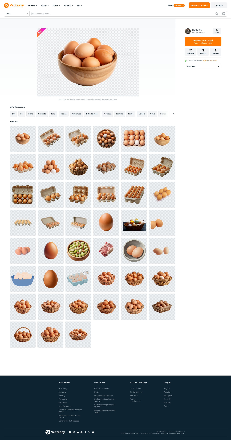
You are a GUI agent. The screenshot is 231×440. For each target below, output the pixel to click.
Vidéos (55, 5)
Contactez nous (136, 392)
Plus (78, 5)
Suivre (217, 33)
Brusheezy (63, 388)
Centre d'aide (135, 388)
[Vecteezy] (14, 5)
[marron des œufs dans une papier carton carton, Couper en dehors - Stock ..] (51, 195)
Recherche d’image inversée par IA (70, 410)
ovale (152, 114)
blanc (30, 114)
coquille (119, 114)
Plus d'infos (191, 66)
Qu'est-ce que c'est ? (210, 61)
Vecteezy (62, 392)
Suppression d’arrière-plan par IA (70, 416)
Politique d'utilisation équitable (172, 433)
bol (21, 114)
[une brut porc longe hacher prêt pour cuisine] (106, 251)
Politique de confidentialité (149, 433)
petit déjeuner (92, 114)
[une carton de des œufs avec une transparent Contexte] (106, 195)
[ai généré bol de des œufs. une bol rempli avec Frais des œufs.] (23, 139)
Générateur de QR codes (69, 421)
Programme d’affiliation (103, 395)
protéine (107, 114)
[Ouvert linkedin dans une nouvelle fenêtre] (78, 432)
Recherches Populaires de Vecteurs (104, 400)
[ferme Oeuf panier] (134, 223)
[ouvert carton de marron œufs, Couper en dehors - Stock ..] (134, 167)
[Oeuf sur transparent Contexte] (106, 223)
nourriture (76, 114)
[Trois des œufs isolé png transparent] (162, 251)
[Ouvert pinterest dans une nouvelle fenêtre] (81, 432)
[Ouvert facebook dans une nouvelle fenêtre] (70, 432)
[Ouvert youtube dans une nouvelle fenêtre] (93, 432)
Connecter (219, 5)
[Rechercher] (216, 13)
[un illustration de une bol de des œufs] (23, 279)
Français (167, 402)
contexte (42, 114)
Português (168, 395)
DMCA (96, 392)
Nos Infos (134, 395)
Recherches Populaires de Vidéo (104, 411)
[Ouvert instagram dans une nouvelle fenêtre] (74, 432)
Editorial (67, 5)
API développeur (65, 406)
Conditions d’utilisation (129, 433)
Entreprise (63, 399)
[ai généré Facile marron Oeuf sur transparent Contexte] (51, 279)
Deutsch (167, 399)
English (167, 388)
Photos (44, 5)
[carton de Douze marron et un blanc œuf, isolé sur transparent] (134, 139)
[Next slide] (171, 114)
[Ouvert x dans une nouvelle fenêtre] (89, 432)
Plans (170, 5)
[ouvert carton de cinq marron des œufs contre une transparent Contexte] (78, 139)
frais (53, 114)
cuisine (64, 114)
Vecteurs (31, 5)
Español (167, 392)
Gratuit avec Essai (203, 41)
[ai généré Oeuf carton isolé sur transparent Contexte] (23, 223)
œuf (13, 114)
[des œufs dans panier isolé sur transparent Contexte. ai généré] (106, 279)
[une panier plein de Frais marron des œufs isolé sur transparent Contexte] (78, 167)
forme (163, 114)
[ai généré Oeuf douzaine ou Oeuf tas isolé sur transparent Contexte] (51, 167)
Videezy (62, 395)
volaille (142, 114)
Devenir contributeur (135, 400)
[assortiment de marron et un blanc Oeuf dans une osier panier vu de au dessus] (106, 139)
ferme (131, 114)
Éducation (63, 402)
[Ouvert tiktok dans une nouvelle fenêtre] (85, 432)
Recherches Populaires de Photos (104, 406)
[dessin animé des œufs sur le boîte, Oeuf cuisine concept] (78, 279)
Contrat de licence (101, 388)
